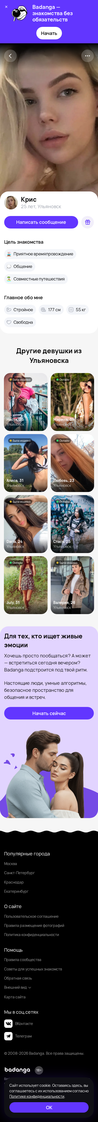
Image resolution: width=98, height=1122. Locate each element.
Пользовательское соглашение (31, 916)
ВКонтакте (24, 1023)
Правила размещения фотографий (34, 925)
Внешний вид (15, 987)
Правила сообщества (22, 959)
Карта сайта (15, 996)
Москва (10, 863)
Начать (49, 33)
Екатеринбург (16, 891)
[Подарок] (87, 222)
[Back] (10, 56)
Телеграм (23, 1036)
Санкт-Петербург (19, 872)
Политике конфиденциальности (36, 1096)
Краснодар (14, 882)
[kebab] (87, 56)
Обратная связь (18, 978)
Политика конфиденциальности (31, 934)
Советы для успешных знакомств (33, 969)
